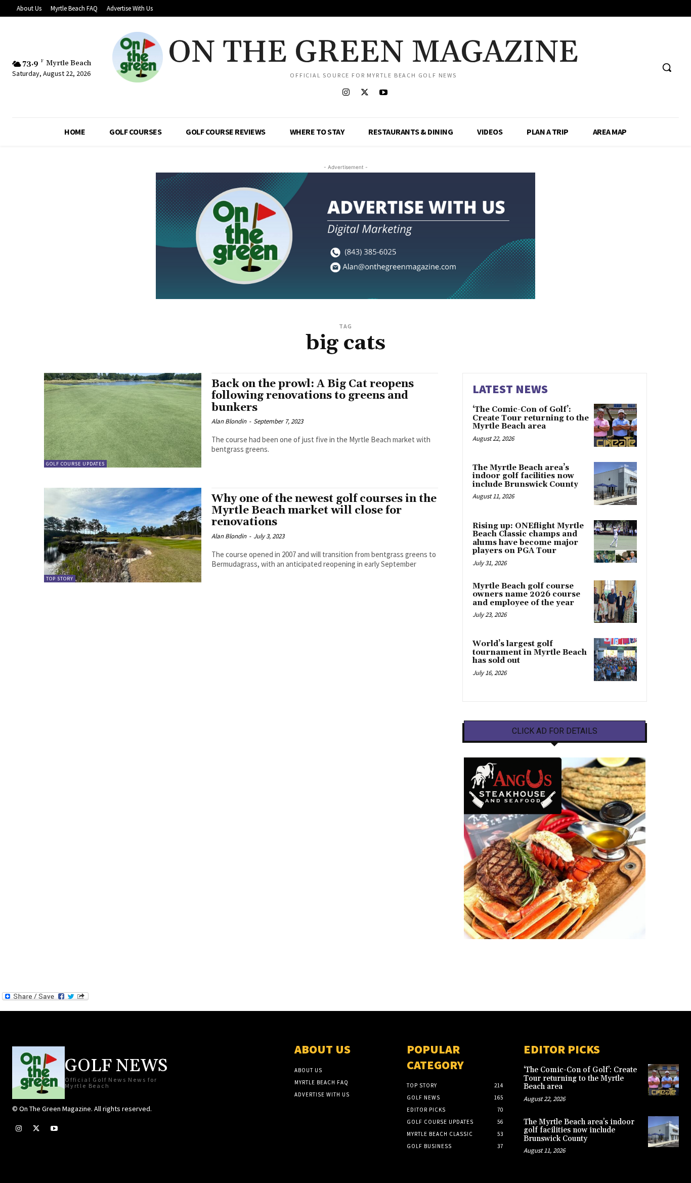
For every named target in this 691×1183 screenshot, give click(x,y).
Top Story (59, 578)
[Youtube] (383, 93)
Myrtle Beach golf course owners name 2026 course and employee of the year (526, 594)
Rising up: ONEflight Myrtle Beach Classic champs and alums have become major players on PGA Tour (528, 538)
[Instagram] (346, 93)
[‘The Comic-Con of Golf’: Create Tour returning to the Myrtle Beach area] (615, 425)
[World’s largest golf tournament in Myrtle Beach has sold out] (615, 659)
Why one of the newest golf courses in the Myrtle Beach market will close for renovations (324, 510)
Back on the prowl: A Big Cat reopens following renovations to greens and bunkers (312, 395)
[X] (364, 93)
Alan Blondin (228, 421)
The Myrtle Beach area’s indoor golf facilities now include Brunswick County (525, 476)
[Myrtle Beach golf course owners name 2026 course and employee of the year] (615, 601)
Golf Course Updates (75, 463)
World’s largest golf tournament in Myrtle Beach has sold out (529, 652)
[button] (667, 67)
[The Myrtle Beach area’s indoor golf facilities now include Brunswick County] (615, 483)
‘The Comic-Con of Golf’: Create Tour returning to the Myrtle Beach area (530, 418)
